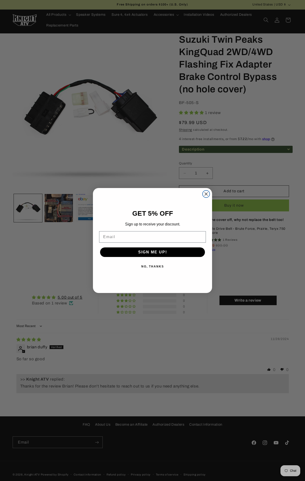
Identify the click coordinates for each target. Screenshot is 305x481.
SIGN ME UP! (152, 252)
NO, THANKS (152, 266)
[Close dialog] (206, 194)
